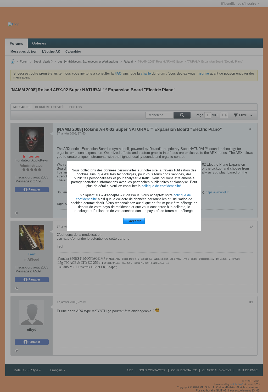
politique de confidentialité (161, 186)
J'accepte (134, 221)
